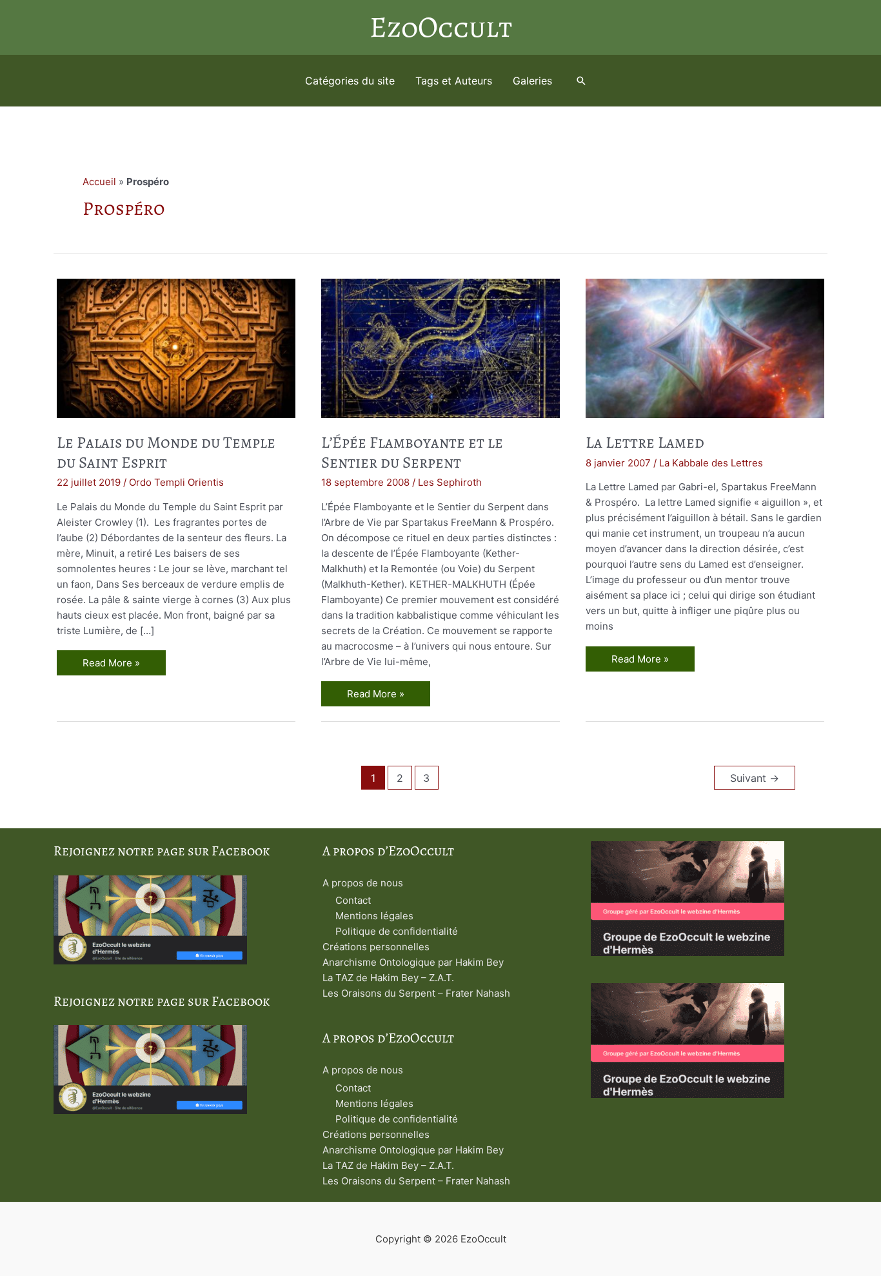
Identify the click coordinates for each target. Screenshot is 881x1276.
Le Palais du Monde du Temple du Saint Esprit (166, 453)
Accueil (99, 181)
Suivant (754, 778)
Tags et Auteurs (453, 80)
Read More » (111, 664)
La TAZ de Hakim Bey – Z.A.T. (388, 978)
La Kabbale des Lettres (711, 463)
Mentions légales (374, 916)
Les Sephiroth (450, 482)
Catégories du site (350, 80)
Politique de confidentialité (396, 931)
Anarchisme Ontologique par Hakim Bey (413, 962)
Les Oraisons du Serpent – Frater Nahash (416, 993)
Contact (353, 900)
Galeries (532, 80)
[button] (581, 80)
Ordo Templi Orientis (176, 482)
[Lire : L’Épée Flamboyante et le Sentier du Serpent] (440, 347)
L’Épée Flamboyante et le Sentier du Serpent (412, 453)
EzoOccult (441, 27)
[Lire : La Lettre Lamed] (705, 347)
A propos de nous (362, 883)
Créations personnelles (376, 947)
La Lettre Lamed (645, 443)
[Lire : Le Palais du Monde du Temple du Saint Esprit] (176, 347)
